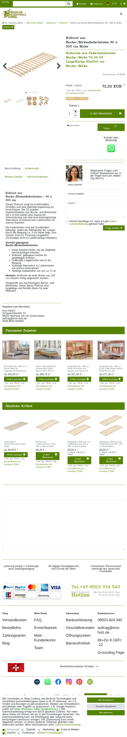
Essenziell (13, 729)
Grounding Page (111, 652)
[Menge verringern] (75, 116)
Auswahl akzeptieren (106, 706)
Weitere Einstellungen (50, 733)
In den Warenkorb (101, 113)
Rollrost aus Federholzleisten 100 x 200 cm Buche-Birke (46, 444)
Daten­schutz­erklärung (67, 724)
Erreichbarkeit (45, 628)
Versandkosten (14, 620)
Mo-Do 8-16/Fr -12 (110, 642)
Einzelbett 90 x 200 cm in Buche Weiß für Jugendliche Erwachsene (15, 368)
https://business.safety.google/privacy (36, 709)
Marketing (48, 729)
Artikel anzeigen (14, 379)
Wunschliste (74, 125)
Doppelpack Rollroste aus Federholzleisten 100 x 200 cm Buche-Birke (79, 444)
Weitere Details (13, 176)
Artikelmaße (32, 168)
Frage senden (112, 228)
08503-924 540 (110, 620)
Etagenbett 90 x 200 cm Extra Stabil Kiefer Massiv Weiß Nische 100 (111, 368)
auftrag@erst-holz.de (109, 630)
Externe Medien (70, 729)
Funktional (28, 733)
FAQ (38, 620)
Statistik (31, 729)
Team (38, 648)
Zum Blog (5, 2)
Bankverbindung (79, 620)
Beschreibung (12, 168)
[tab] (12, 168)
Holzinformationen (37, 176)
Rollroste (63, 23)
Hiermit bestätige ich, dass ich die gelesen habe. (93, 222)
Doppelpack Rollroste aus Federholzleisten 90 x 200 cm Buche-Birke (110, 444)
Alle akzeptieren (106, 700)
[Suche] (68, 4)
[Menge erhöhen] (75, 111)
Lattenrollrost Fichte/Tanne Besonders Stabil (15, 444)
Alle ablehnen (105, 712)
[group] (15, 349)
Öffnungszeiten (78, 635)
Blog (6, 643)
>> (96, 666)
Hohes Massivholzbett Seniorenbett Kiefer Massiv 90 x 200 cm (46, 368)
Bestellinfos (11, 628)
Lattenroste (50, 23)
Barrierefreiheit (78, 643)
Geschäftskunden (80, 628)
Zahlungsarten (14, 635)
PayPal (11, 733)
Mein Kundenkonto (45, 637)
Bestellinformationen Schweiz (77, 666)
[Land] (107, 3)
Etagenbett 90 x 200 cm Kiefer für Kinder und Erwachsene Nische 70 (78, 368)
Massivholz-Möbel (34, 23)
